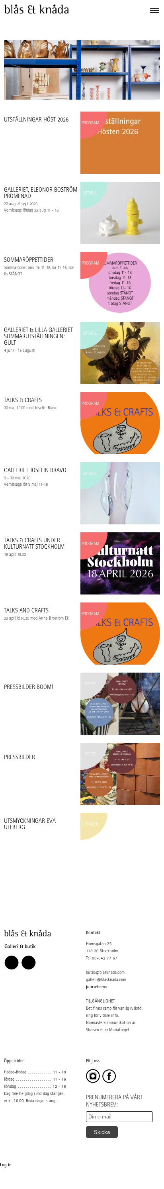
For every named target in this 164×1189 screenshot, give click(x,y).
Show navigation (154, 10)
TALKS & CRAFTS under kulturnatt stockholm (34, 544)
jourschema (96, 987)
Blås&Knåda (36, 9)
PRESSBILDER (19, 758)
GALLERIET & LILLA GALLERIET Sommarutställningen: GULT (38, 337)
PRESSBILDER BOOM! (28, 688)
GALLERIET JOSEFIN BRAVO (35, 471)
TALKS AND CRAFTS (26, 611)
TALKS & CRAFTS (23, 401)
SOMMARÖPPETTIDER (28, 261)
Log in (6, 1165)
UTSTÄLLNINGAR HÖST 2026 (36, 121)
